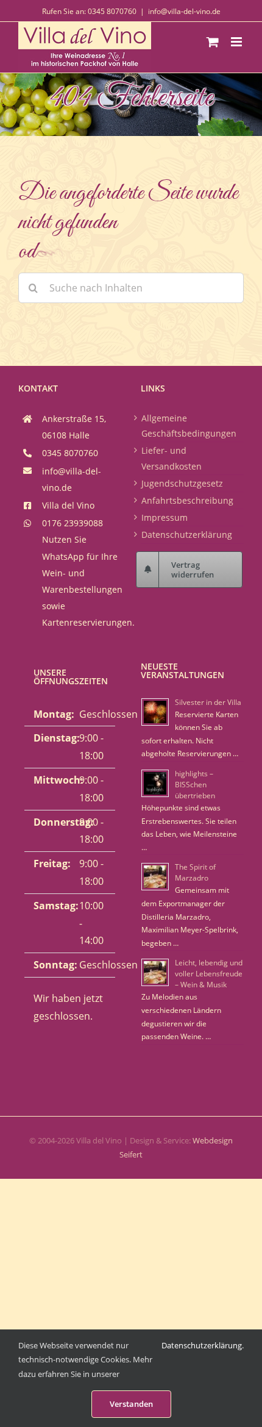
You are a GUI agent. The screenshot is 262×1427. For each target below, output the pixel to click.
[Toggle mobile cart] (213, 41)
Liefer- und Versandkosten (171, 458)
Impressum (164, 517)
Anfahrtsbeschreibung (187, 500)
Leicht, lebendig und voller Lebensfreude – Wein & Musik (209, 973)
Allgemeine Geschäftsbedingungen (188, 425)
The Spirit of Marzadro (195, 872)
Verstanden (131, 1403)
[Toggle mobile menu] (237, 41)
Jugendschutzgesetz (182, 483)
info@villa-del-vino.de (184, 11)
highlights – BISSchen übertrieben (195, 784)
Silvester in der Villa (208, 702)
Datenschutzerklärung (186, 534)
